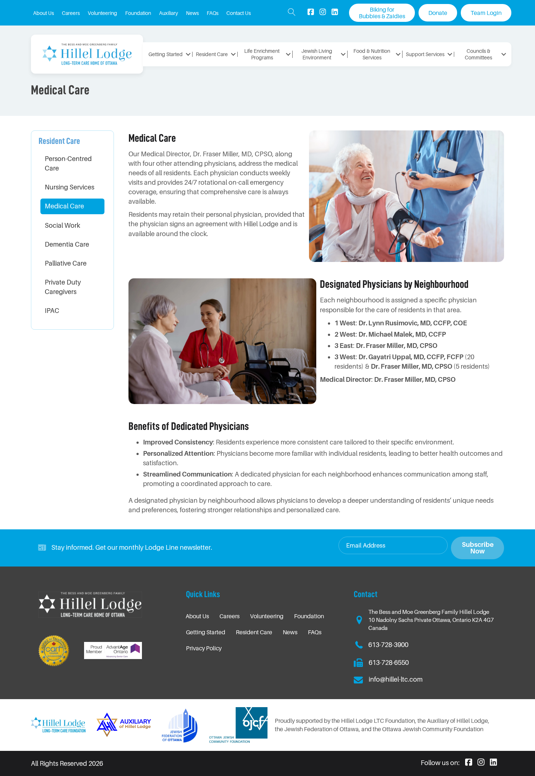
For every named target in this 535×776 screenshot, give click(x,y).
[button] (292, 12)
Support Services (425, 54)
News (290, 632)
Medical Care (64, 206)
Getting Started (165, 54)
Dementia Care (67, 244)
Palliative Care (66, 263)
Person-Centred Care (68, 163)
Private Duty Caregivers (63, 286)
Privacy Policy (204, 648)
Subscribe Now (478, 548)
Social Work (62, 225)
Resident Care (212, 54)
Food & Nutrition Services (371, 54)
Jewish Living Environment (316, 54)
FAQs (314, 632)
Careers (229, 616)
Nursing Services (69, 187)
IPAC (52, 310)
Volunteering (267, 616)
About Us (197, 616)
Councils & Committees (478, 54)
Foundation (309, 616)
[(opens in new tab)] (180, 724)
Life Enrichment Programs (262, 54)
